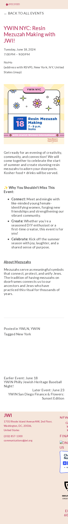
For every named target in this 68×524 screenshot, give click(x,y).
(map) (17, 72)
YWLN (24, 328)
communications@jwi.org (16, 440)
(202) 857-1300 (13, 436)
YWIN (35, 328)
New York (23, 334)
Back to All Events (26, 13)
